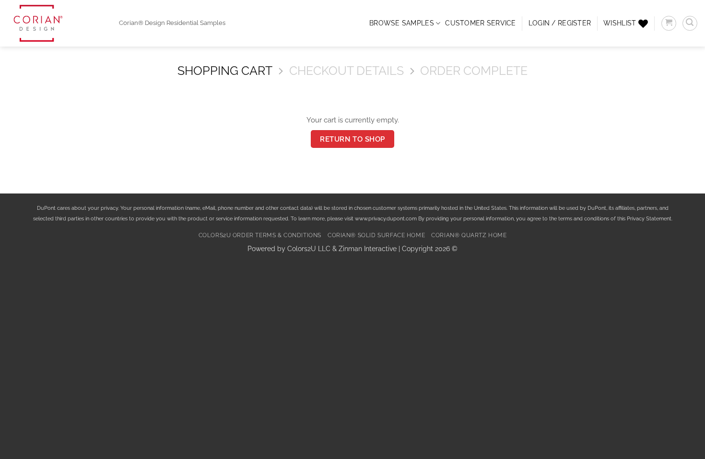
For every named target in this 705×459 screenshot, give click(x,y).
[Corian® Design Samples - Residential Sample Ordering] (56, 23)
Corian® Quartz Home (468, 235)
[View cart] (668, 23)
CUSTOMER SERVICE (480, 23)
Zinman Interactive (368, 249)
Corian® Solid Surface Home (376, 235)
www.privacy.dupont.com (386, 219)
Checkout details (346, 71)
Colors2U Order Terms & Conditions (260, 235)
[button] (560, 23)
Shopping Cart (224, 71)
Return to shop (352, 139)
